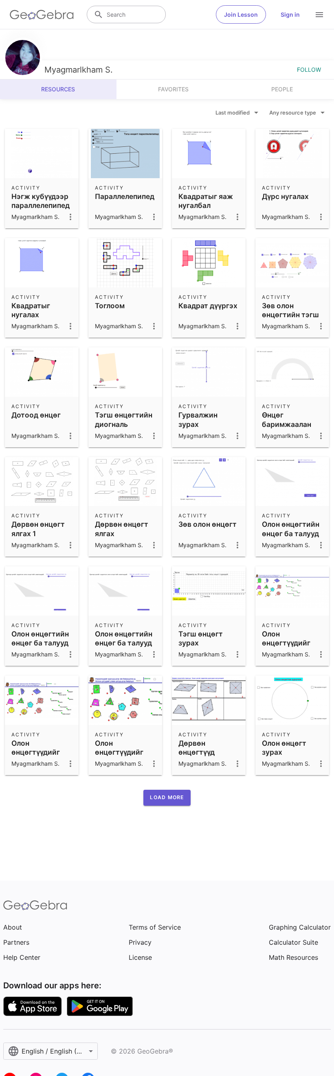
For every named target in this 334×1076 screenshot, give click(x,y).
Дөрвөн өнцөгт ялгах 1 (38, 528)
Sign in (290, 14)
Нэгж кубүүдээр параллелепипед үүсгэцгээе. (40, 205)
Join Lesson (241, 14)
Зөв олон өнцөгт (207, 524)
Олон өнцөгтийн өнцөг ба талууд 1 (40, 643)
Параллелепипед (124, 196)
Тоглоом (110, 305)
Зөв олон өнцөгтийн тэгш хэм (290, 314)
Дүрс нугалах (285, 196)
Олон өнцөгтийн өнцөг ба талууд (123, 638)
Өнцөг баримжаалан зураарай (286, 424)
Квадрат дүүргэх (207, 305)
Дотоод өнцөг (36, 415)
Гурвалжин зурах (198, 419)
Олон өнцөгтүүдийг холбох (119, 752)
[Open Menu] (319, 15)
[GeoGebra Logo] (42, 15)
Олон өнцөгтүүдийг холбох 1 (35, 752)
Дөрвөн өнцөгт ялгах (121, 528)
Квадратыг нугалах (30, 310)
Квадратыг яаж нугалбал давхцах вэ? (205, 205)
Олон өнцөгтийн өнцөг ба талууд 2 (290, 533)
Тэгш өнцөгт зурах (200, 638)
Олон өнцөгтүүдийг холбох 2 (286, 643)
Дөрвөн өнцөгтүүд (196, 747)
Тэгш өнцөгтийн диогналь (123, 419)
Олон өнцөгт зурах (284, 747)
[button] (166, 797)
